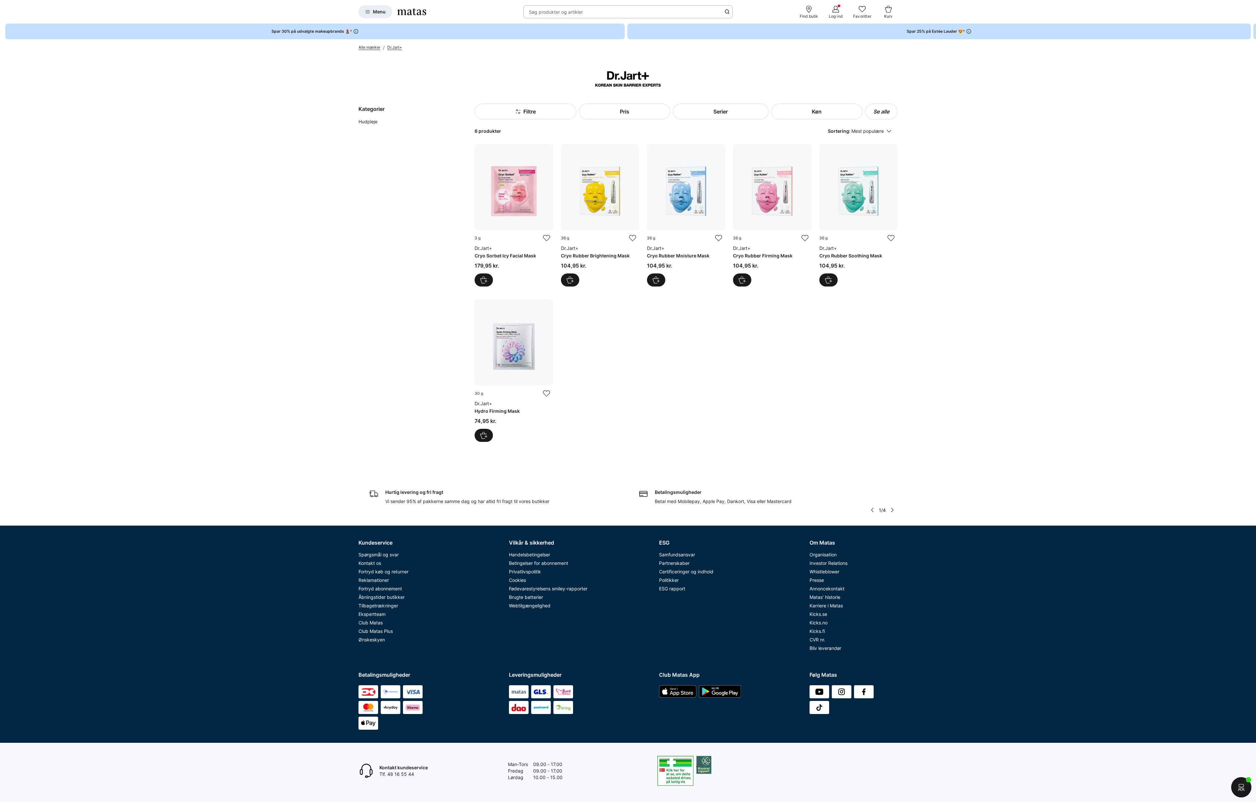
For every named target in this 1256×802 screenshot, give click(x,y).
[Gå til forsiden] (411, 11)
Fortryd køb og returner (383, 571)
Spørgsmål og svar (378, 554)
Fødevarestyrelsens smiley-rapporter (548, 588)
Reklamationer (373, 580)
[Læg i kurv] (484, 280)
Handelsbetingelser (529, 554)
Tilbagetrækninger (378, 605)
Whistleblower (824, 571)
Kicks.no (819, 622)
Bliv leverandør (825, 648)
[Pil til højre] (1251, 31)
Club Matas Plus (375, 631)
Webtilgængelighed (529, 605)
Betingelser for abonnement (538, 563)
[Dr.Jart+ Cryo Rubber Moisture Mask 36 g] (686, 215)
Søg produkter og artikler (556, 12)
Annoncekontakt (827, 588)
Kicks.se (818, 614)
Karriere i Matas (826, 605)
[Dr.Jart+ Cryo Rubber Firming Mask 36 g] (772, 215)
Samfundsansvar (677, 554)
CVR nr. (817, 639)
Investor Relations (828, 563)
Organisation (823, 554)
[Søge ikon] (727, 12)
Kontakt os (369, 563)
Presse (817, 580)
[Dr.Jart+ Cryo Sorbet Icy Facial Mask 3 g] (514, 215)
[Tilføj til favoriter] (546, 238)
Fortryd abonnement (380, 588)
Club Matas (370, 622)
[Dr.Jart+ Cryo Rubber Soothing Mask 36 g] (858, 215)
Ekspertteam (372, 614)
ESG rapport (672, 588)
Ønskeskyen (371, 639)
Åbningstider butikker (381, 597)
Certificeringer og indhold (686, 571)
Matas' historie (825, 597)
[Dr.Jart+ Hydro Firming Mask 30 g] (514, 371)
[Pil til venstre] (872, 510)
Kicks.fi (817, 631)
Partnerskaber (674, 563)
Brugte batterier (526, 597)
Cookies (517, 580)
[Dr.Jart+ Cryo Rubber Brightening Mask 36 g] (600, 215)
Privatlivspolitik (525, 571)
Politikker (669, 580)
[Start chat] (1241, 787)
